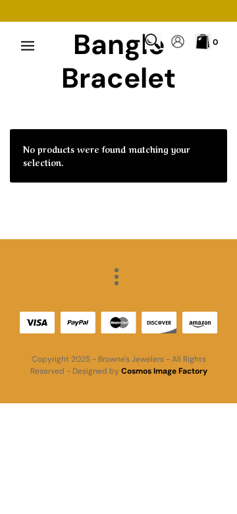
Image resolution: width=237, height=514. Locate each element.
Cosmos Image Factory (164, 371)
